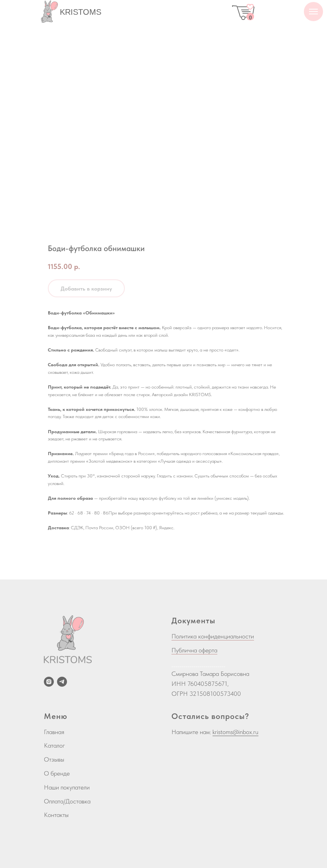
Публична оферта (194, 650)
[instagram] (49, 682)
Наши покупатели (67, 787)
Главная (54, 732)
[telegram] (62, 682)
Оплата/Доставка (67, 801)
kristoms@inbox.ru (235, 732)
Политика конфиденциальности (212, 636)
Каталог (54, 745)
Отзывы (54, 759)
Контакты (56, 815)
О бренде (57, 773)
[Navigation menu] (313, 11)
